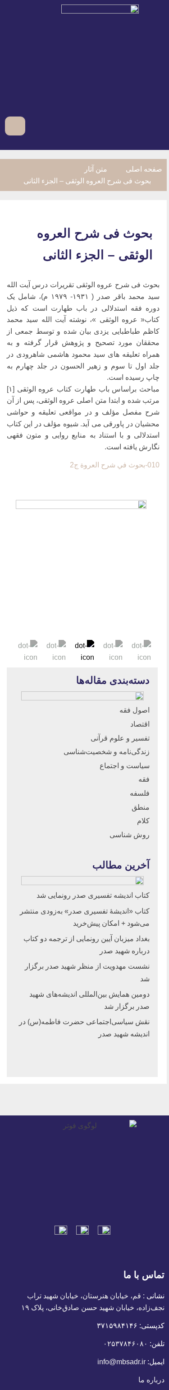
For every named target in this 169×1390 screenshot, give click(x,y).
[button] (158, 126)
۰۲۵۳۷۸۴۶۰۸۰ (125, 1344)
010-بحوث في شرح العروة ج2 (115, 465)
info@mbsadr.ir (121, 1362)
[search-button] (34, 125)
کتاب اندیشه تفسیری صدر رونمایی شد (93, 895)
